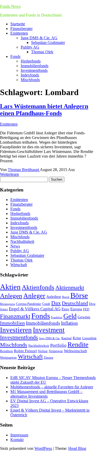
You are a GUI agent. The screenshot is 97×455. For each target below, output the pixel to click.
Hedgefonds (31, 61)
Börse (79, 295)
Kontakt (17, 439)
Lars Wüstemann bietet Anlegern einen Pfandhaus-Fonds (44, 110)
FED (86, 309)
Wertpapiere (8, 357)
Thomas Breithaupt (24, 169)
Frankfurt (56, 317)
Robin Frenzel (25, 351)
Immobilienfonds (34, 66)
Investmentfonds (34, 70)
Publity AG (30, 47)
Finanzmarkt (15, 316)
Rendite (78, 344)
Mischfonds (30, 80)
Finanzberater (21, 28)
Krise (77, 338)
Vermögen (56, 351)
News (15, 246)
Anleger (34, 295)
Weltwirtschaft (75, 351)
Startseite (17, 24)
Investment (49, 330)
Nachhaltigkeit (22, 241)
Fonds (15, 56)
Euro (65, 309)
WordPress (43, 448)
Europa (76, 309)
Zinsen (48, 357)
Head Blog (77, 448)
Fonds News (10, 6)
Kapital (66, 338)
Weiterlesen (9, 174)
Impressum (19, 435)
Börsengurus (7, 304)
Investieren (16, 330)
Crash (46, 304)
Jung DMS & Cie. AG (39, 38)
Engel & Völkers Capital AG (35, 308)
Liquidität (89, 338)
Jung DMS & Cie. (49, 338)
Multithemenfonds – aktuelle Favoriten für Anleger (51, 387)
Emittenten (19, 33)
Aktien (10, 287)
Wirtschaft (18, 265)
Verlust (43, 351)
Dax (56, 303)
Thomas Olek (42, 52)
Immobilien (12, 323)
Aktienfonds (38, 287)
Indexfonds (30, 75)
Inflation (69, 323)
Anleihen (53, 296)
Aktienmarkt (69, 287)
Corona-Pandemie (28, 304)
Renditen (6, 351)
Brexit (65, 297)
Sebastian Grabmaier (48, 42)
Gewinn (84, 317)
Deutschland (75, 303)
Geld (70, 316)
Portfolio (58, 345)
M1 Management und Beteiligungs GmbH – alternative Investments (46, 393)
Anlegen (11, 295)
